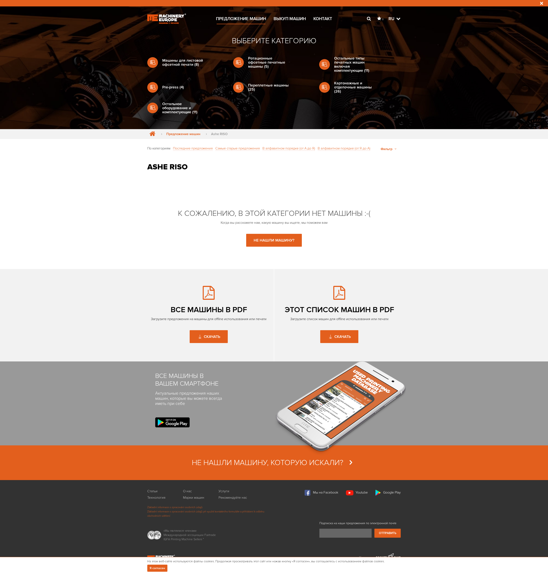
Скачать (211, 336)
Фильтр (387, 149)
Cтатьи (152, 491)
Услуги (224, 491)
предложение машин (241, 18)
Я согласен (157, 568)
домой (151, 134)
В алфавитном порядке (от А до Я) (288, 148)
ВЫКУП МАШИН (290, 18)
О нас (187, 491)
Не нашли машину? (274, 240)
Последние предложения (193, 148)
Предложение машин (183, 134)
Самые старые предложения (237, 148)
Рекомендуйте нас (233, 497)
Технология (156, 497)
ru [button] (392, 18)
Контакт (322, 18)
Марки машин (193, 497)
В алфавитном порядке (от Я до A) (344, 148)
